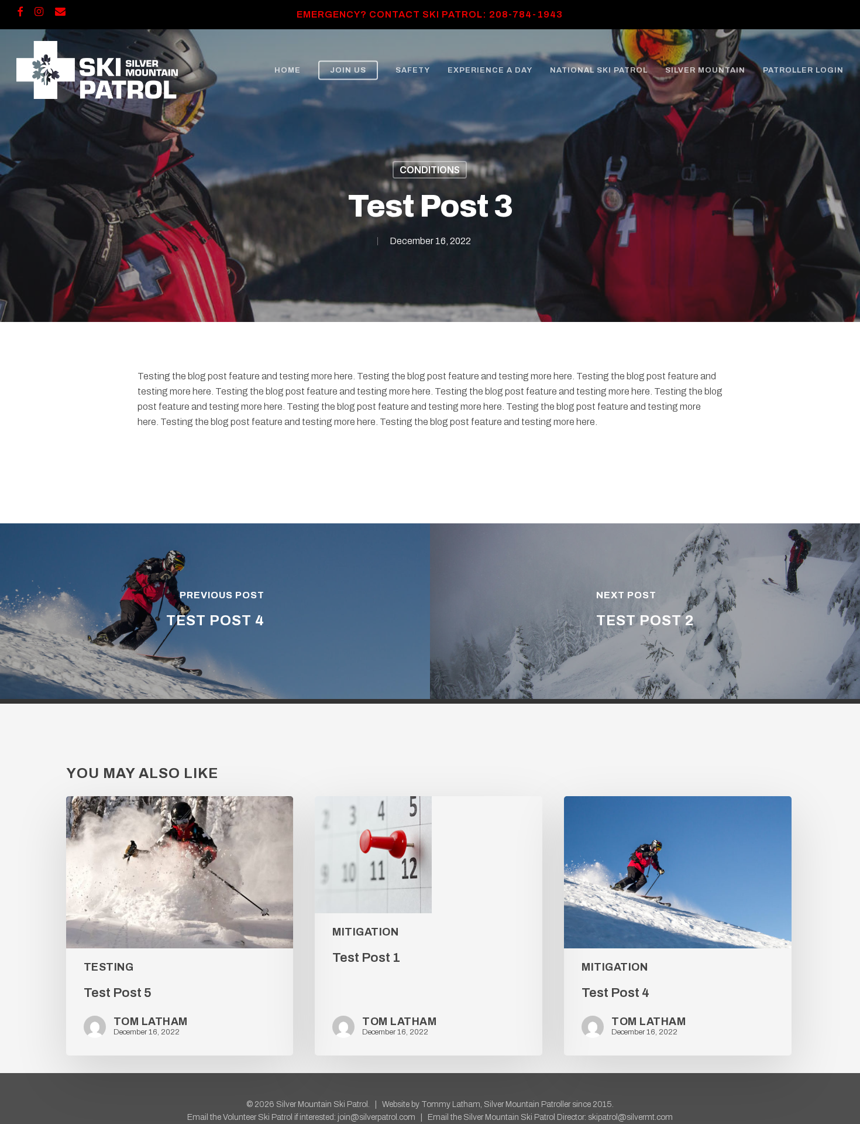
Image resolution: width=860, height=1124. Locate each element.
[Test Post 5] (179, 926)
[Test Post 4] (215, 611)
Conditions (430, 170)
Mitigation (365, 932)
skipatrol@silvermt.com (630, 1117)
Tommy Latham (450, 1104)
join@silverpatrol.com (376, 1117)
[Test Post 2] (645, 611)
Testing (109, 967)
